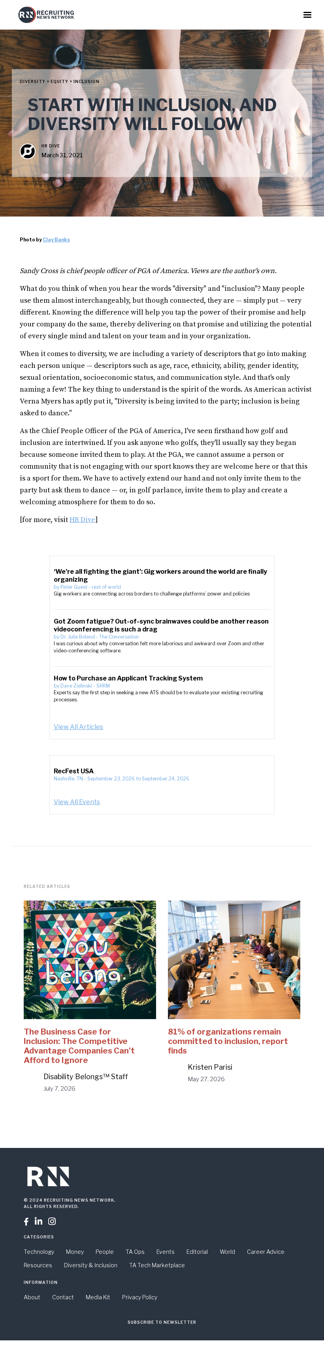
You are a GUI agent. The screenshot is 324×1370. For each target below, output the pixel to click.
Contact (63, 1297)
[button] (307, 15)
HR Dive (50, 145)
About (32, 1297)
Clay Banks (56, 240)
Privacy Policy (139, 1297)
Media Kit (98, 1297)
